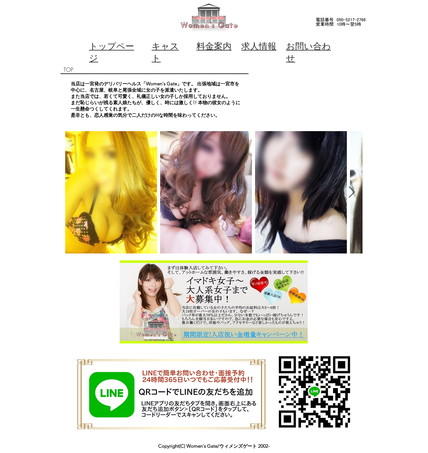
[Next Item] (351, 192)
